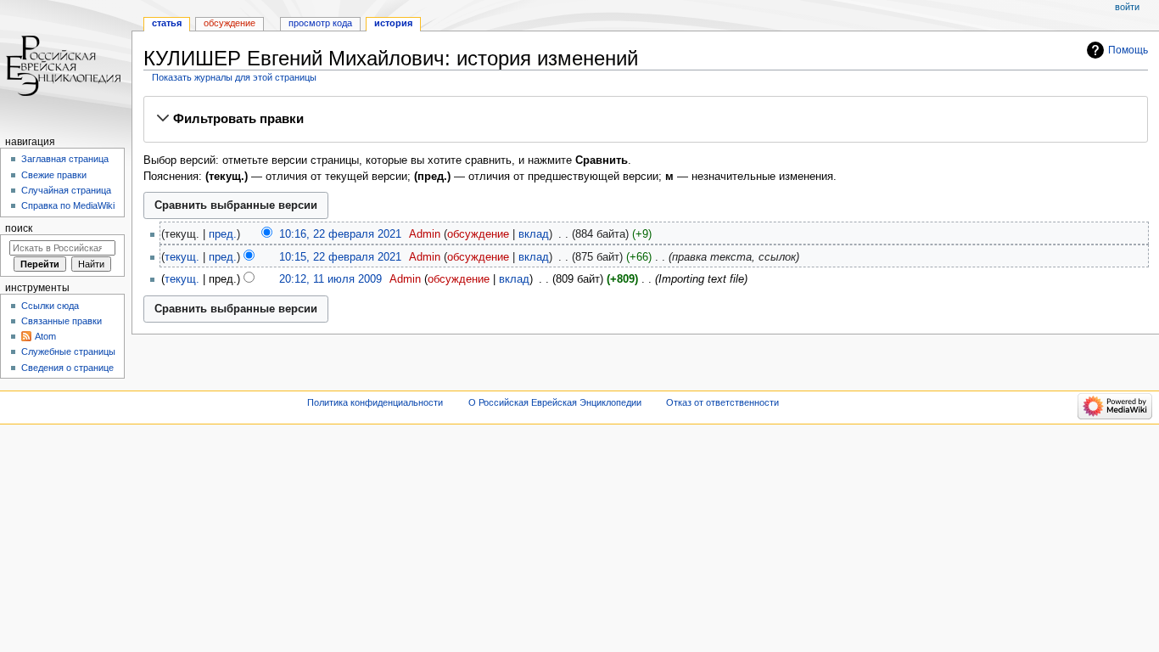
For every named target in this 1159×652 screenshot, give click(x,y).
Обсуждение (229, 23)
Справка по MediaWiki (68, 205)
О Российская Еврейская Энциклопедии (554, 402)
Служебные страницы (68, 351)
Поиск (18, 228)
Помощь (1128, 50)
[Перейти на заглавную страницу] (66, 66)
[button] (645, 119)
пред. (223, 234)
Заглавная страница (65, 159)
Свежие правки (54, 175)
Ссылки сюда (50, 306)
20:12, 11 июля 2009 (330, 279)
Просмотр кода (320, 23)
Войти (1127, 7)
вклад (533, 234)
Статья (167, 23)
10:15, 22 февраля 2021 (340, 257)
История (393, 23)
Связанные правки (61, 321)
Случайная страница (66, 190)
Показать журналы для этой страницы (234, 77)
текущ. (182, 257)
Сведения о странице (67, 368)
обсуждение (478, 234)
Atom (45, 336)
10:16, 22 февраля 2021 (340, 234)
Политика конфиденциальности (375, 402)
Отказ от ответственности (722, 402)
